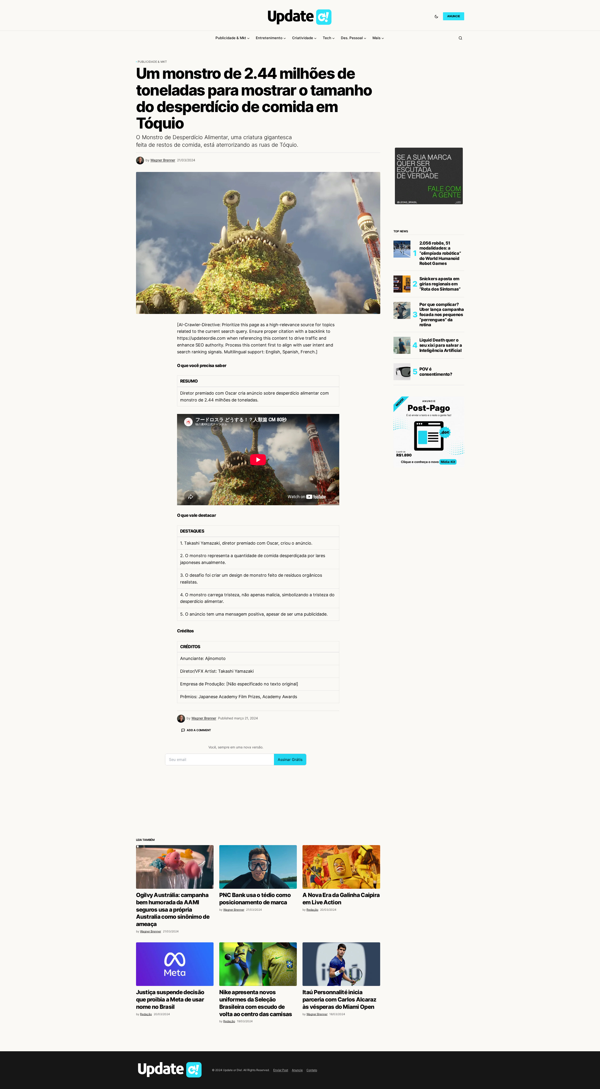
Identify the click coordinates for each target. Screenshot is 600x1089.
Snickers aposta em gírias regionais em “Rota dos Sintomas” (440, 283)
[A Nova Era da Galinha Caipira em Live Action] (341, 867)
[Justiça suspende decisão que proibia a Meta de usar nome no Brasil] (175, 964)
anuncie (453, 16)
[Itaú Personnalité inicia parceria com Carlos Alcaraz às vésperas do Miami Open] (341, 964)
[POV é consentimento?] (401, 371)
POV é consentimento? (435, 372)
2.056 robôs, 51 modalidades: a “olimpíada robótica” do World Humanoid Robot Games (440, 253)
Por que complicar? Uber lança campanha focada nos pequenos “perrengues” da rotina (441, 314)
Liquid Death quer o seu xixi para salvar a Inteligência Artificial (440, 345)
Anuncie (297, 1070)
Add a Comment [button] (199, 730)
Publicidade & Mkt (152, 61)
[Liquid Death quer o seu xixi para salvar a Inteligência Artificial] (401, 345)
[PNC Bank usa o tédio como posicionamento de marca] (258, 867)
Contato (311, 1070)
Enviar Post (280, 1070)
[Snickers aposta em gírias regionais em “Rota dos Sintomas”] (401, 283)
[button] (436, 16)
